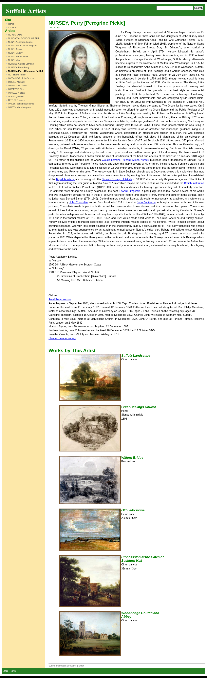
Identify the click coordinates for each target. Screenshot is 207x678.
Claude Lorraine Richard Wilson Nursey (125, 159)
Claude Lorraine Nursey (62, 338)
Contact (12, 27)
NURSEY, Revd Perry (19, 67)
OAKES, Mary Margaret (19, 107)
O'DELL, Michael (16, 82)
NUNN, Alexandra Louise (20, 42)
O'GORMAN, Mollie (17, 85)
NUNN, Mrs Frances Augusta (22, 45)
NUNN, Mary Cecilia (18, 56)
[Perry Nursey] (79, 67)
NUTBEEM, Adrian (17, 74)
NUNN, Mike (14, 60)
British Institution (194, 183)
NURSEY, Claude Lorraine (21, 64)
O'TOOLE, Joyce (16, 100)
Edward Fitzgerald (129, 190)
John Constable (78, 202)
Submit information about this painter (66, 665)
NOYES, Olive (15, 34)
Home (11, 24)
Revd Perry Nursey (60, 299)
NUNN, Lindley (15, 53)
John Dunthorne (146, 202)
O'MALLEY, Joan (16, 93)
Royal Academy (65, 179)
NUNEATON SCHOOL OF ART (23, 38)
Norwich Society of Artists (117, 179)
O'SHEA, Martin (15, 96)
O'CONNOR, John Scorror (21, 78)
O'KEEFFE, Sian (16, 89)
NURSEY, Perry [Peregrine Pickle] (25, 71)
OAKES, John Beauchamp (21, 103)
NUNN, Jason (15, 49)
